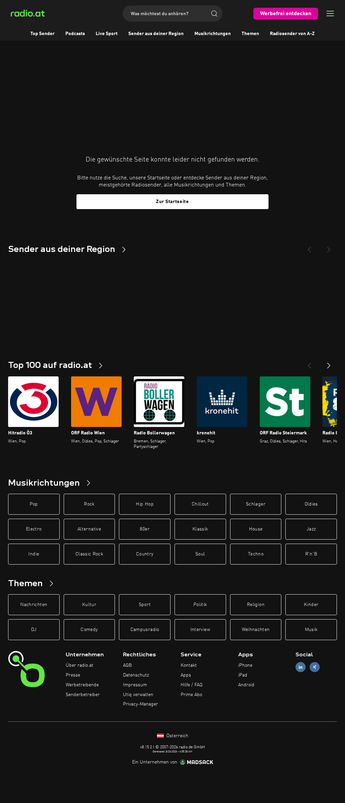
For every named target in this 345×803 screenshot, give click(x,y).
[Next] (329, 247)
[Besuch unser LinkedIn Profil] (300, 667)
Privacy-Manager (140, 704)
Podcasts (75, 33)
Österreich (176, 736)
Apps (186, 675)
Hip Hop (144, 504)
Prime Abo (191, 694)
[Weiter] (329, 363)
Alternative (89, 529)
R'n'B (311, 554)
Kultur (89, 604)
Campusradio (144, 629)
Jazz (311, 529)
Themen (250, 33)
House (256, 529)
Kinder (311, 604)
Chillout (200, 504)
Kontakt (189, 665)
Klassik (200, 529)
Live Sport (107, 33)
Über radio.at (79, 665)
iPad (242, 675)
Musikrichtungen (212, 33)
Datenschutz (136, 675)
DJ (33, 629)
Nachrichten (33, 604)
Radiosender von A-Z (292, 33)
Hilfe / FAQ (191, 685)
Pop (34, 504)
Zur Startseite (172, 201)
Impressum (135, 685)
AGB (127, 665)
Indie (33, 554)
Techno (255, 554)
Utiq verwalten (138, 694)
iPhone (245, 665)
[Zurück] (309, 363)
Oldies (311, 504)
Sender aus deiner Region (156, 33)
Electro (33, 529)
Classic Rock (89, 554)
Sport (145, 604)
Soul (200, 554)
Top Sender (42, 33)
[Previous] (309, 247)
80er (144, 529)
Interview (200, 629)
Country (144, 554)
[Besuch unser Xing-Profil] (314, 667)
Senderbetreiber (83, 694)
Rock (89, 504)
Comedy (89, 629)
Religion (255, 604)
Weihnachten (256, 629)
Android (246, 685)
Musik (311, 629)
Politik (200, 604)
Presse (73, 675)
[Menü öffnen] (330, 13)
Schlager (255, 504)
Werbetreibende (82, 685)
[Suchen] (214, 13)
